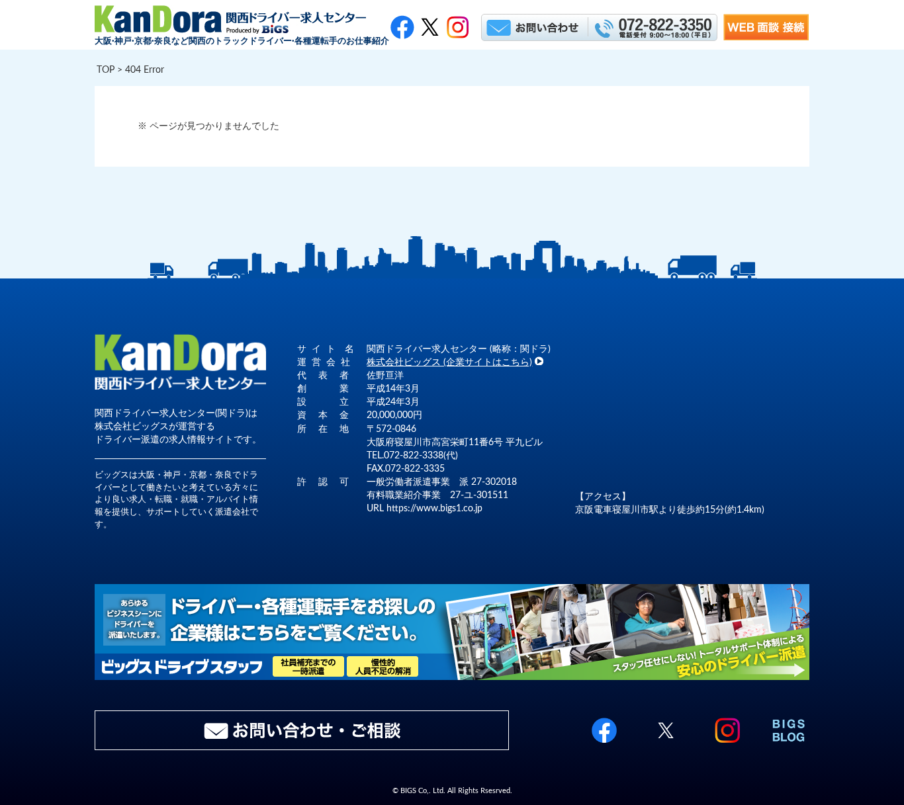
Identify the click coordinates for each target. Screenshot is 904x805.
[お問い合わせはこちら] (533, 26)
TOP (105, 70)
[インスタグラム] (457, 27)
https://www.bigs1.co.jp (434, 508)
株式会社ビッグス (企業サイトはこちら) (449, 362)
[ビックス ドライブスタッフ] (452, 677)
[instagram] (727, 744)
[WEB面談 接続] (766, 37)
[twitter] (430, 27)
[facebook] (402, 27)
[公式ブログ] (788, 744)
